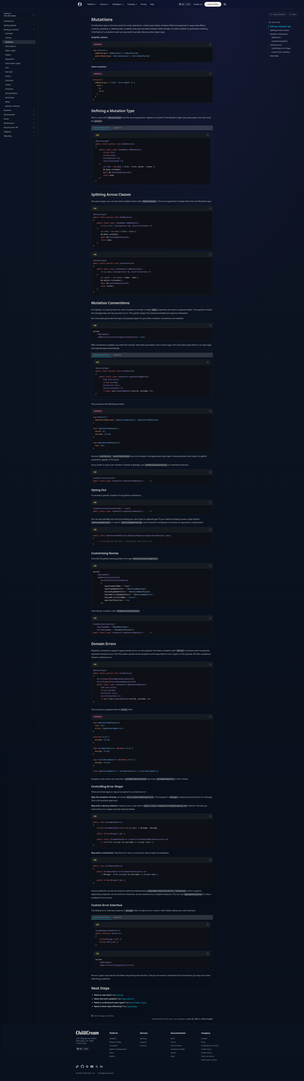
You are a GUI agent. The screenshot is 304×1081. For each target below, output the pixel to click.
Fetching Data (9, 114)
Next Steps (274, 56)
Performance (9, 123)
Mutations (9, 42)
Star (183, 4)
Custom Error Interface (281, 52)
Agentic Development (118, 1049)
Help (152, 4)
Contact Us (197, 4)
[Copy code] (210, 44)
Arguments (9, 59)
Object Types (10, 50)
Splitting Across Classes (279, 30)
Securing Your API (11, 127)
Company (131, 4)
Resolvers (7, 110)
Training (143, 1045)
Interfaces (9, 80)
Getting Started (10, 25)
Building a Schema (11, 29)
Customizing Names (280, 41)
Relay (7, 102)
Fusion (173, 1042)
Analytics (113, 1038)
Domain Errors (276, 45)
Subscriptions (10, 46)
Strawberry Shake (178, 1049)
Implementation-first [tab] (101, 128)
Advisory (143, 1038)
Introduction (9, 21)
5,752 (188, 4)
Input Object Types (12, 63)
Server (6, 119)
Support (143, 1042)
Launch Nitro (213, 4)
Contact (204, 1038)
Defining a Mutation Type (280, 26)
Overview (9, 33)
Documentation (11, 93)
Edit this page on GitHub (104, 1016)
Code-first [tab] (117, 128)
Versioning (9, 97)
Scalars (8, 55)
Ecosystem (113, 1045)
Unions (8, 85)
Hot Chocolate (176, 1045)
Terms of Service (207, 1056)
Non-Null (8, 72)
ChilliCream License (209, 1060)
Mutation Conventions (279, 34)
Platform (90, 4)
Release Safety (115, 1042)
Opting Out (276, 37)
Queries (8, 38)
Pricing (143, 4)
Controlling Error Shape (281, 48)
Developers (117, 4)
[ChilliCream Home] (80, 4)
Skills (173, 1056)
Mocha (112, 1056)
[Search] (225, 4)
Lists (7, 67)
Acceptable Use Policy (209, 1045)
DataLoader (132, 1006)
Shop (203, 1042)
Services (103, 4)
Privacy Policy (206, 1053)
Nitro (111, 1053)
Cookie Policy (206, 1049)
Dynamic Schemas (12, 106)
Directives (9, 89)
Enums (8, 76)
